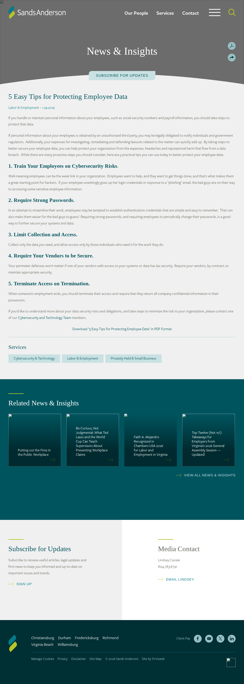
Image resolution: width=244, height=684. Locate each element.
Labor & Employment (82, 358)
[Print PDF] (232, 46)
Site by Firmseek (153, 659)
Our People (136, 13)
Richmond (111, 638)
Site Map (95, 659)
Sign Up (24, 584)
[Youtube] (209, 639)
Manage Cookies (42, 659)
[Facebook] (198, 639)
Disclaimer (78, 659)
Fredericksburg (87, 638)
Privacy (63, 659)
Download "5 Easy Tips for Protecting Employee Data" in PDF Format (122, 329)
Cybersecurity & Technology (34, 358)
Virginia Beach (42, 644)
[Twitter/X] (220, 639)
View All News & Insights (210, 475)
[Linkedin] (232, 639)
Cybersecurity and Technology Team (44, 318)
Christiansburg (42, 638)
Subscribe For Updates (122, 75)
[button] (232, 57)
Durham (64, 638)
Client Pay (183, 638)
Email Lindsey (180, 579)
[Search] (232, 12)
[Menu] (214, 13)
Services (165, 13)
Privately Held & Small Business (133, 358)
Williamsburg (68, 644)
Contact (190, 13)
